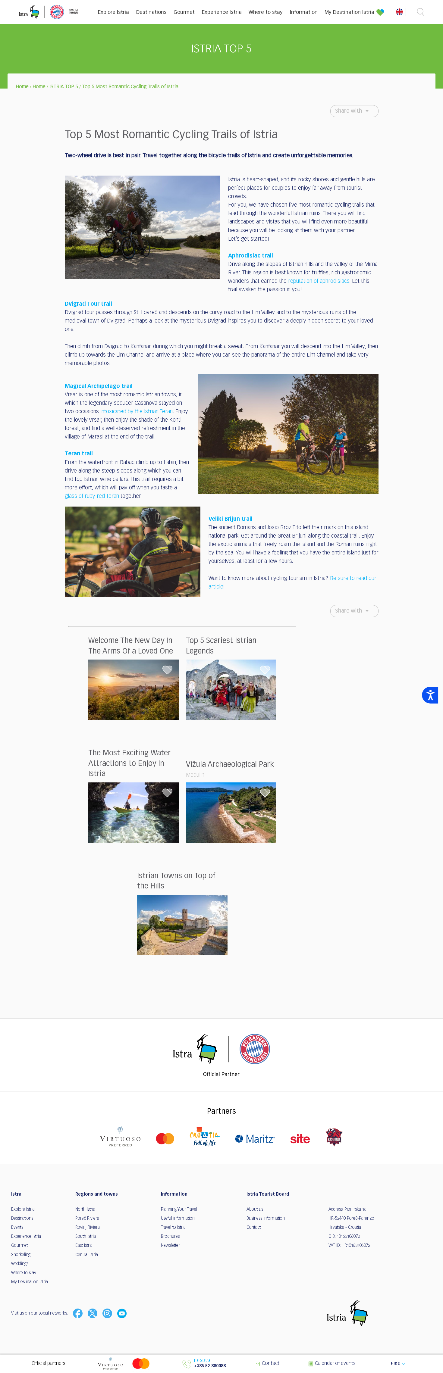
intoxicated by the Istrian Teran (136, 411)
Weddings (19, 1264)
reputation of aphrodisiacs (318, 281)
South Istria (85, 1236)
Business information (266, 1218)
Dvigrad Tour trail (88, 304)
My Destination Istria (349, 12)
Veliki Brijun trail (231, 519)
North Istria (85, 1209)
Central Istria (86, 1255)
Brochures (170, 1236)
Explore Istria (113, 12)
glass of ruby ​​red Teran (92, 496)
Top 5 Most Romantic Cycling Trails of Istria (130, 87)
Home (22, 87)
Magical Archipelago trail (99, 386)
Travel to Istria (173, 1227)
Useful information (178, 1218)
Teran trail (79, 454)
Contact (254, 1227)
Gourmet (184, 12)
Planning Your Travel (179, 1209)
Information (304, 12)
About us (255, 1209)
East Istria (84, 1246)
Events (17, 1227)
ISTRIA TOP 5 (63, 87)
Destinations (151, 12)
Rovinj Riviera (87, 1227)
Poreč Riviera (87, 1218)
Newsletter (170, 1246)
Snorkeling (20, 1255)
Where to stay (266, 12)
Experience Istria (222, 12)
